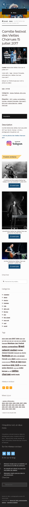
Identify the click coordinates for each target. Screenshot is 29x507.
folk (5, 306)
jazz (5, 314)
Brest (21, 346)
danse (11, 21)
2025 (10, 409)
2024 (20, 341)
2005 (6, 338)
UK (10, 371)
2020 (16, 407)
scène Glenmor (12, 103)
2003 (6, 403)
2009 (21, 338)
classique (6, 294)
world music (15, 374)
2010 (24, 338)
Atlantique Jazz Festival (15, 343)
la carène (17, 359)
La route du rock (23, 359)
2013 (8, 341)
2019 (18, 341)
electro (6, 300)
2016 (3, 407)
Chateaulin (16, 353)
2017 (11, 99)
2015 (10, 341)
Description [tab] (6, 116)
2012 (5, 341)
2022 (23, 407)
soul (5, 323)
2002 (3, 403)
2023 (3, 409)
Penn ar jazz (16, 362)
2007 (14, 339)
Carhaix (4, 101)
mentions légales (12, 502)
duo (20, 353)
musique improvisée (6, 362)
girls (12, 356)
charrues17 (22, 101)
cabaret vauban (9, 350)
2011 (3, 341)
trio (9, 371)
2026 (13, 409)
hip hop (6, 312)
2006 (10, 338)
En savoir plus (14, 185)
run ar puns (23, 365)
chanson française (12, 101)
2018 (15, 341)
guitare (10, 359)
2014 (19, 405)
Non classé (7, 317)
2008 (17, 338)
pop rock (4, 95)
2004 (3, 338)
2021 (20, 407)
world (5, 326)
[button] (24, 49)
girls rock (22, 93)
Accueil (6, 21)
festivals (16, 93)
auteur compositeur (19, 99)
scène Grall (16, 368)
